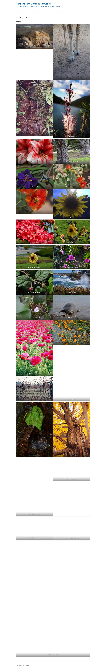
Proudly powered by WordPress (22, 665)
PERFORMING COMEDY (64, 11)
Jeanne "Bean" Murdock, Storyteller (33, 3)
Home (17, 11)
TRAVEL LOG (46, 11)
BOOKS (53, 11)
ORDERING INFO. (36, 11)
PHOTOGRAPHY (25, 11)
